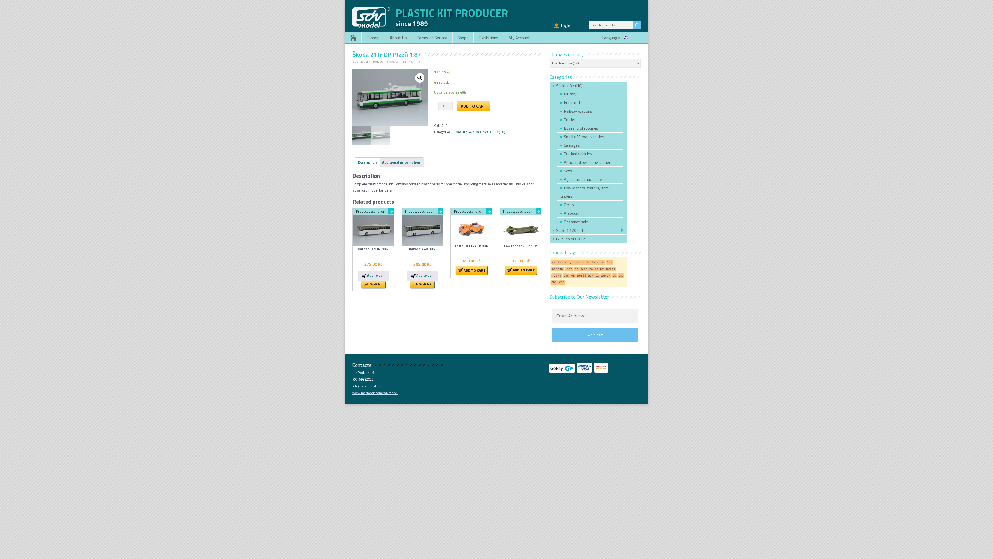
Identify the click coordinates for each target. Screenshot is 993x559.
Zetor (605, 275)
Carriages (572, 145)
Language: (612, 37)
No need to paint (589, 269)
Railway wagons (578, 111)
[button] (419, 78)
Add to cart (473, 106)
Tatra (556, 275)
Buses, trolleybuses (467, 132)
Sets (568, 171)
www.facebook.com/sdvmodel (375, 392)
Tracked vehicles (578, 154)
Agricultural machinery (583, 179)
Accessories (574, 213)
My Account (519, 37)
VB (573, 275)
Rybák (610, 269)
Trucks (569, 119)
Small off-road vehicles (584, 137)
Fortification (575, 102)
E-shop (373, 37)
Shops (463, 37)
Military (570, 94)
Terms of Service (432, 37)
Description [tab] (367, 162)
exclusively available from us (578, 262)
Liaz (569, 269)
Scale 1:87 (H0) (494, 132)
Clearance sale (576, 222)
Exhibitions (488, 37)
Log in (565, 25)
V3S (566, 275)
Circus (569, 205)
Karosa (557, 269)
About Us (398, 37)
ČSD (562, 282)
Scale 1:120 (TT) (570, 230)
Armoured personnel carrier (587, 162)
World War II (588, 275)
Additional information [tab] (401, 162)
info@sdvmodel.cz (366, 386)
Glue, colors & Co (571, 239)
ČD (614, 275)
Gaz (609, 262)
